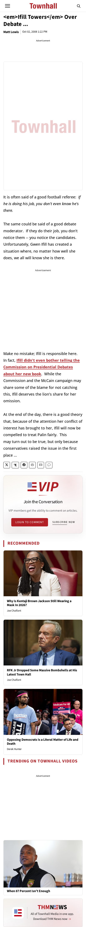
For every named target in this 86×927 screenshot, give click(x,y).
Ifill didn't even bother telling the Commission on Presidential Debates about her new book (41, 367)
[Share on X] (6, 465)
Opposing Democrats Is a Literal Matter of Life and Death (42, 741)
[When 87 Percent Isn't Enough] (43, 863)
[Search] (79, 5)
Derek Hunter (14, 749)
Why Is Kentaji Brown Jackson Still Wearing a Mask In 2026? (39, 603)
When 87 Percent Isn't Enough (28, 891)
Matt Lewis (11, 32)
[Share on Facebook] (24, 465)
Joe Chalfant (14, 611)
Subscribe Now (63, 522)
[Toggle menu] (7, 6)
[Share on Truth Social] (15, 465)
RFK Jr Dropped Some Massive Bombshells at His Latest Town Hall (42, 672)
